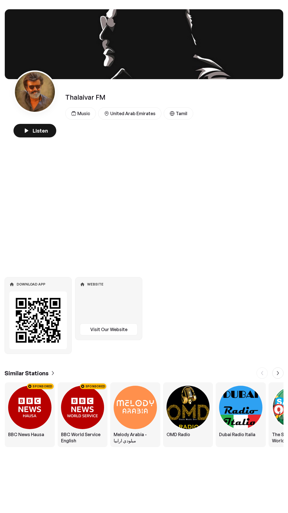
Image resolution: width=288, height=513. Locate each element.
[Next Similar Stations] (278, 373)
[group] (144, 414)
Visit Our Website (108, 329)
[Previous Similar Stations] (262, 373)
